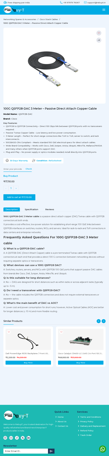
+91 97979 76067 (71, 3)
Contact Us (63, 426)
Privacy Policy (86, 421)
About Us (62, 421)
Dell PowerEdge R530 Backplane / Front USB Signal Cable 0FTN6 (28, 353)
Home (61, 417)
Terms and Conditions (90, 417)
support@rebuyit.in (96, 3)
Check (29, 169)
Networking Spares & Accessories (19, 19)
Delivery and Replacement (93, 426)
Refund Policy (86, 430)
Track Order (86, 435)
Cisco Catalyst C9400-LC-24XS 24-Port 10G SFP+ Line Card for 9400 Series (80, 353)
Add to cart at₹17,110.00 (19, 197)
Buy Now (28, 363)
